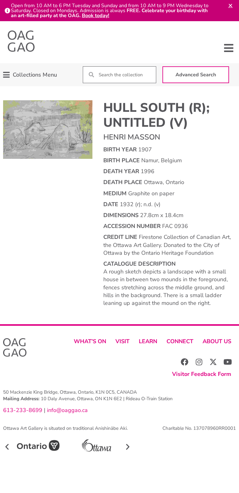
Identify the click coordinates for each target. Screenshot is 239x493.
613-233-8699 (22, 410)
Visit (122, 341)
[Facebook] (184, 362)
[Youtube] (227, 362)
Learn (148, 341)
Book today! (95, 15)
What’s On (90, 341)
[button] (228, 48)
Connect (179, 341)
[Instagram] (199, 362)
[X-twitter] (213, 362)
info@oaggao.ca (66, 410)
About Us (217, 341)
